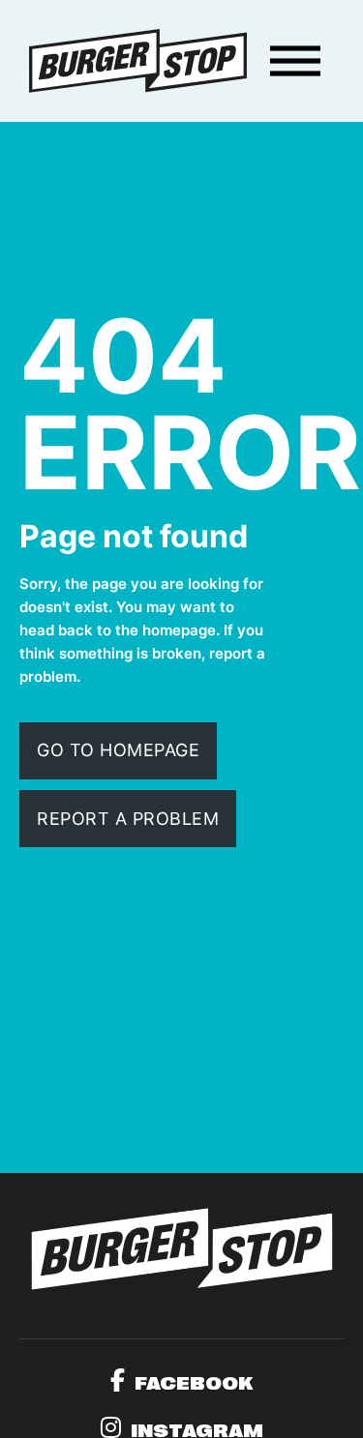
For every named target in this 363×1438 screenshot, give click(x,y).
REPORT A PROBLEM (128, 818)
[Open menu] (295, 61)
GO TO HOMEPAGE (118, 750)
